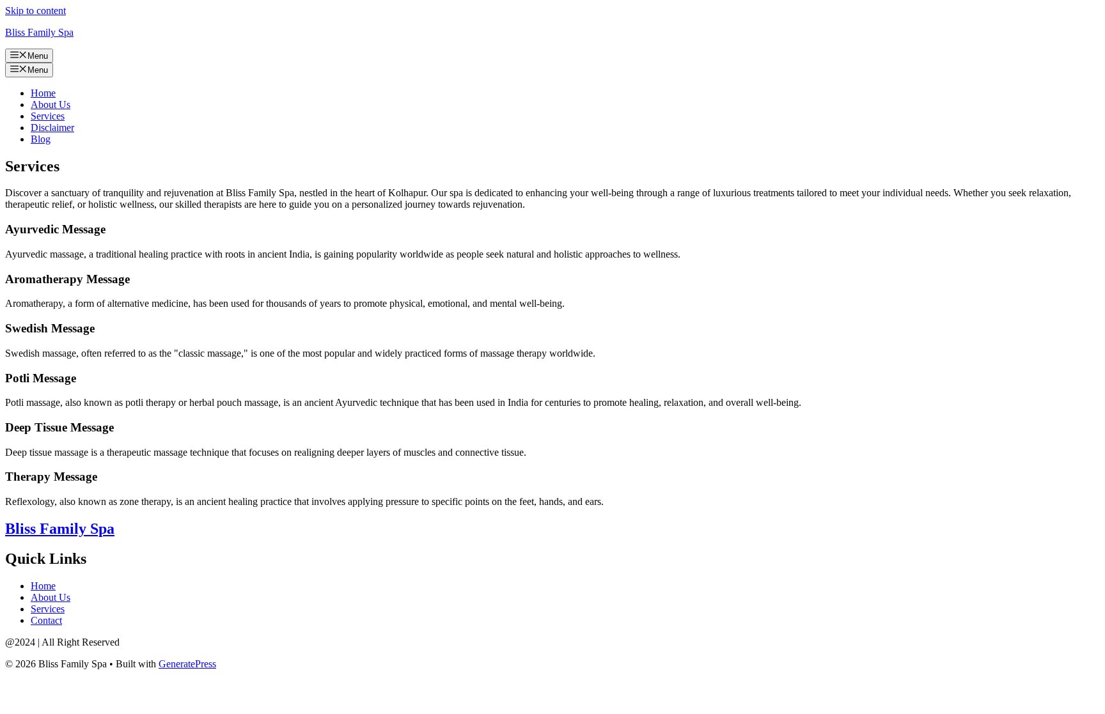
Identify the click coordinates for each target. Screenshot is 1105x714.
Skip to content (35, 10)
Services (48, 116)
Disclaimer (52, 127)
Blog (41, 139)
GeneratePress (187, 663)
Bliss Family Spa (39, 32)
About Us (50, 104)
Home (43, 93)
